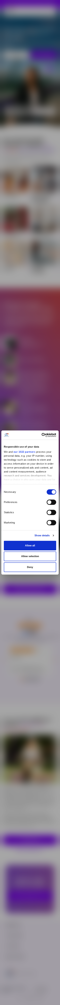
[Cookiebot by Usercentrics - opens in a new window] (42, 435)
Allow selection (30, 556)
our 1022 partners (25, 451)
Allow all (30, 545)
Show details (42, 535)
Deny (30, 567)
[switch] (51, 502)
